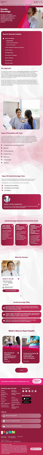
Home (1, 4)
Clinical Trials (3, 400)
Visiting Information (5, 406)
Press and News (14, 399)
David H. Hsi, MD (8, 279)
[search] (39, 2)
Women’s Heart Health (10, 45)
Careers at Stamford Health (12, 420)
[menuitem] (34, 2)
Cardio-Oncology (28, 4)
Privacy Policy (3, 436)
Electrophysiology (9, 52)
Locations (3, 401)
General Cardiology (20, 4)
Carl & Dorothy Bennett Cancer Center (15, 75)
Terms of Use (20, 436)
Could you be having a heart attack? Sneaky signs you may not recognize (29, 356)
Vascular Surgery (9, 63)
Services (3, 4)
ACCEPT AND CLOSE (36, 448)
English (2, 441)
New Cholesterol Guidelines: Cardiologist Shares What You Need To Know (10, 356)
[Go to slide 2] (21, 366)
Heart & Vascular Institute (11, 4)
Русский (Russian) (16, 441)
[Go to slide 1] (20, 366)
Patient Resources (4, 405)
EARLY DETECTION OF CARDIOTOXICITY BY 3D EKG (20, 227)
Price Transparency (12, 437)
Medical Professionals (11, 415)
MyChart (3, 390)
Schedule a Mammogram (14, 391)
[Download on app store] (26, 398)
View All (21, 370)
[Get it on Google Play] (26, 402)
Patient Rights (3, 437)
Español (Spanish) (8, 441)
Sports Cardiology (9, 58)
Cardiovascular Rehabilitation (12, 42)
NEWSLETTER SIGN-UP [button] (37, 381)
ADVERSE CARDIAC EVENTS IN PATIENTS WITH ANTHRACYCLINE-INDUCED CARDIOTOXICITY (35, 229)
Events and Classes (15, 402)
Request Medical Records (4, 395)
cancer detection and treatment (23, 71)
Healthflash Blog (14, 400)
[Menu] (41, 2)
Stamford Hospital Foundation (15, 407)
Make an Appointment (5, 403)
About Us (13, 397)
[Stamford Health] (4, 2)
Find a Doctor (3, 396)
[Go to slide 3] (22, 366)
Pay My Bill (3, 392)
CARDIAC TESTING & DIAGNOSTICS (13, 204)
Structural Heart (8, 60)
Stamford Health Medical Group (14, 426)
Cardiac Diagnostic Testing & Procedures (14, 47)
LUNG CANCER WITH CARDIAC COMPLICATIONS (6, 227)
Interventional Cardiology (11, 55)
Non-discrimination (12, 436)
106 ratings (10, 282)
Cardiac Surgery (8, 50)
